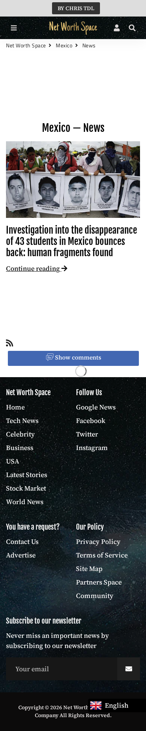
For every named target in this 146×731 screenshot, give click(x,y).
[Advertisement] (73, 92)
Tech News (22, 420)
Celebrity (20, 434)
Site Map (89, 568)
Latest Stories (26, 474)
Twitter (87, 434)
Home (15, 407)
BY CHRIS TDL (76, 8)
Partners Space (99, 582)
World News (24, 501)
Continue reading (33, 268)
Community (94, 595)
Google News (96, 407)
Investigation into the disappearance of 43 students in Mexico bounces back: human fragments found (71, 241)
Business (19, 447)
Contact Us (22, 541)
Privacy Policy (98, 541)
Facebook (90, 420)
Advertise (21, 555)
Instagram (92, 447)
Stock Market (26, 488)
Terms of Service (102, 555)
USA (12, 461)
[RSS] (9, 344)
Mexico (64, 45)
